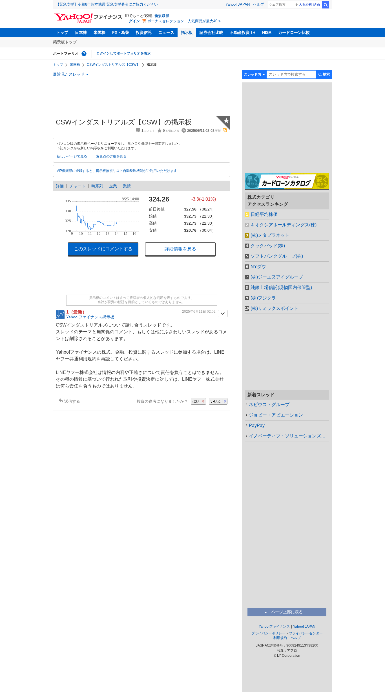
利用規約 (280, 638)
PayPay (257, 425)
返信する (72, 401)
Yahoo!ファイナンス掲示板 (90, 317)
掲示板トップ (65, 42)
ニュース (166, 32)
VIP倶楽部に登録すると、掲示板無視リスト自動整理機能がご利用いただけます (117, 171)
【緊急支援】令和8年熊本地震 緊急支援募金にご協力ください (107, 4)
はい (198, 401)
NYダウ (258, 266)
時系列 (97, 186)
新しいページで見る (72, 156)
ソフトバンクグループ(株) (277, 256)
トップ (62, 32)
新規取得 (161, 16)
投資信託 (144, 32)
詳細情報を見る (180, 248)
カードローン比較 (294, 32)
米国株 (99, 32)
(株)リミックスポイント (274, 308)
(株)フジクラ (263, 297)
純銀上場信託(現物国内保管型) (281, 287)
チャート (77, 186)
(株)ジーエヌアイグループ (277, 277)
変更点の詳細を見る (111, 156)
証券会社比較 (211, 32)
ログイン (132, 21)
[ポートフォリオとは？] (84, 54)
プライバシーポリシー (268, 633)
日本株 (81, 32)
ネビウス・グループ (269, 404)
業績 (127, 186)
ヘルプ (258, 4)
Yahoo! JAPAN (237, 4)
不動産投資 (240, 32)
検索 (325, 4)
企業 (113, 186)
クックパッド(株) (268, 245)
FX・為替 (120, 32)
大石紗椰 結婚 (309, 4)
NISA (266, 32)
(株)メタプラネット (270, 235)
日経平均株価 (264, 214)
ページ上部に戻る (287, 612)
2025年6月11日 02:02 (199, 312)
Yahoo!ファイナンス (274, 627)
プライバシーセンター (306, 633)
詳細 (60, 186)
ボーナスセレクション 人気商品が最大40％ (184, 21)
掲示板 (187, 32)
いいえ (218, 401)
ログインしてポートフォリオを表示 (123, 53)
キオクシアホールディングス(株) (284, 224)
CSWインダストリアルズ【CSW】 (113, 65)
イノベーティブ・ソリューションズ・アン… (289, 435)
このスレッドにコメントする (103, 248)
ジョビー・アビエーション (276, 415)
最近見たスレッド (69, 74)
